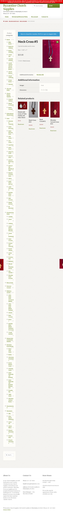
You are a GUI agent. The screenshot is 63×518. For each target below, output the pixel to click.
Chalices (10, 223)
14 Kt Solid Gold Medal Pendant (10, 307)
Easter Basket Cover (10, 364)
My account (34, 16)
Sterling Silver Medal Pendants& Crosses (11, 326)
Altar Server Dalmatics (11, 417)
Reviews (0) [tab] (40, 74)
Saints (10, 178)
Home (7, 16)
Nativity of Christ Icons (10, 174)
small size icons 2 (10, 188)
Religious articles (14, 21)
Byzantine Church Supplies (14, 7)
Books (8, 39)
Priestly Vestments (11, 441)
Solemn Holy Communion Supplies (10, 340)
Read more (21, 124)
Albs (9, 413)
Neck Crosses (23, 21)
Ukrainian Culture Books (10, 400)
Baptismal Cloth (9, 350)
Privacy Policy (7, 509)
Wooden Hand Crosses (10, 276)
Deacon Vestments (11, 431)
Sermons (10, 84)
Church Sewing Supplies (9, 95)
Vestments (9, 411)
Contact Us (44, 16)
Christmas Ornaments (11, 359)
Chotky (10, 312)
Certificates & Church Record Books (10, 66)
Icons (8, 118)
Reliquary (10, 261)
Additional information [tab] (26, 74)
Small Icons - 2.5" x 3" (10, 182)
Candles (10, 216)
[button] (57, 42)
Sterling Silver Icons (10, 194)
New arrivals (10, 282)
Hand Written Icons (10, 132)
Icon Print (10, 144)
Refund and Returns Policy (20, 16)
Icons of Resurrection (11, 161)
